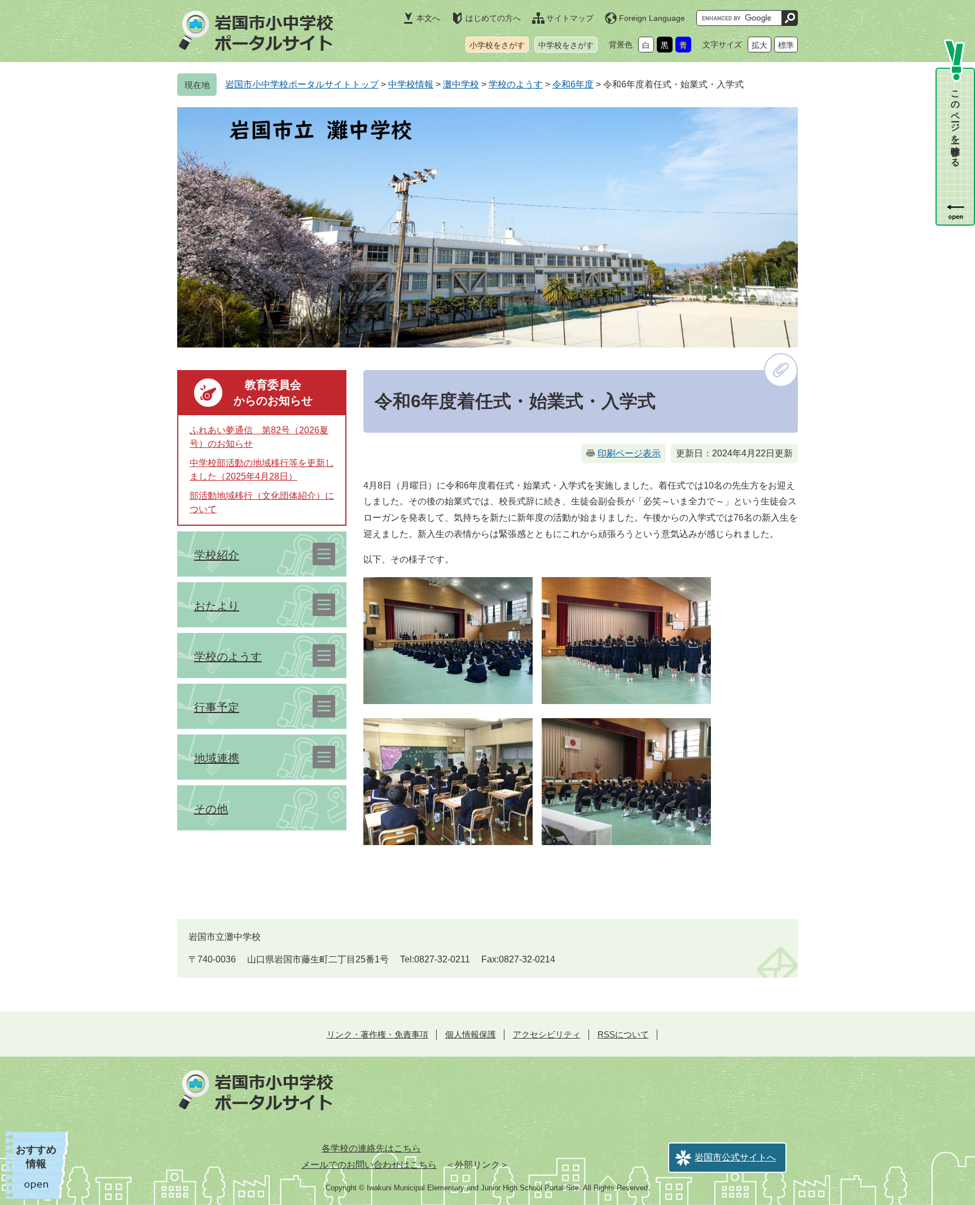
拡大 (759, 45)
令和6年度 (573, 84)
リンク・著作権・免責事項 (377, 1034)
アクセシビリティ (547, 1034)
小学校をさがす (497, 45)
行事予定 (216, 707)
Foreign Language (652, 18)
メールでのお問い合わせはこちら (369, 1164)
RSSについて (623, 1034)
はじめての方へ (493, 18)
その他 (211, 809)
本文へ (428, 18)
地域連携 (216, 758)
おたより (216, 606)
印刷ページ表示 (629, 453)
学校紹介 (216, 555)
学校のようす (516, 84)
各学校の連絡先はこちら (371, 1148)
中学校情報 (410, 84)
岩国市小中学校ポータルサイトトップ (302, 84)
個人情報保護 (470, 1034)
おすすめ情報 (36, 1156)
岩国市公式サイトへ (735, 1157)
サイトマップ (570, 18)
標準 (786, 45)
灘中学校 (461, 84)
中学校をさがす (566, 45)
